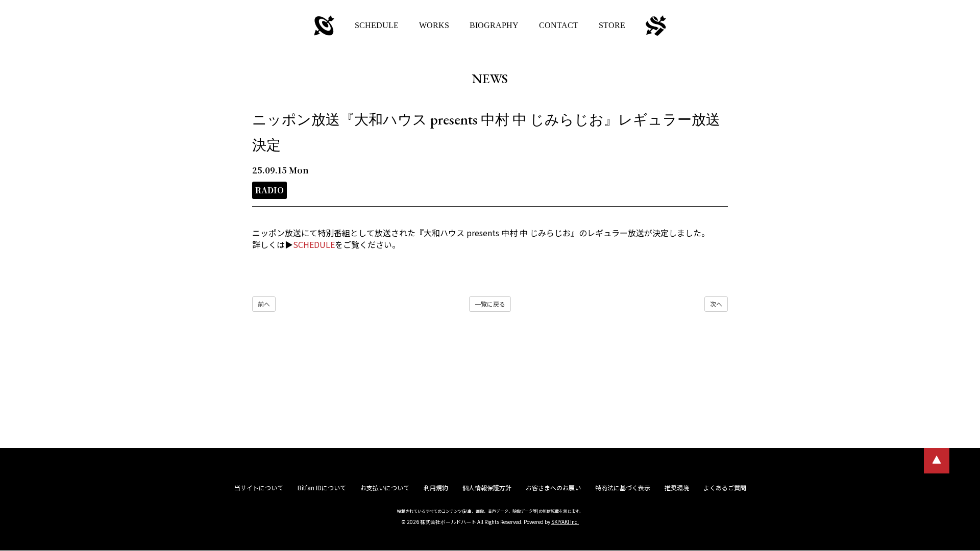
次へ (716, 303)
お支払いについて (384, 487)
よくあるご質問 (724, 487)
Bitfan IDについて (322, 487)
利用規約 (436, 487)
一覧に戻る (490, 303)
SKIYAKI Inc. (565, 521)
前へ (264, 303)
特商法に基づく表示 (622, 487)
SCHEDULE (314, 244)
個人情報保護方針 (486, 487)
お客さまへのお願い (553, 487)
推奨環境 (677, 487)
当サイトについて (258, 487)
